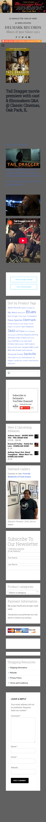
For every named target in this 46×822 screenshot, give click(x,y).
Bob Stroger (13, 316)
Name (14, 746)
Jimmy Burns (12, 335)
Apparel (23, 308)
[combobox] (23, 591)
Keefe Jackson (19, 344)
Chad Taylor (22, 316)
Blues (31, 312)
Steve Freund (16, 357)
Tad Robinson (26, 357)
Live (30, 347)
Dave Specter (15, 320)
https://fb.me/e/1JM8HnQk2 (17, 145)
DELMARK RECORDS (23, 27)
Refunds (13, 673)
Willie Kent (11, 363)
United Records (33, 360)
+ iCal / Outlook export (24, 287)
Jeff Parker (20, 331)
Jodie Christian (21, 338)
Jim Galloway (30, 331)
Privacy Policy (15, 678)
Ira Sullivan (17, 327)
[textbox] (23, 592)
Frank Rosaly (23, 324)
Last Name (12, 564)
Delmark (29, 320)
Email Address (14, 551)
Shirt (10, 357)
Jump (15, 340)
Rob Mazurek (27, 350)
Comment (16, 716)
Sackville (30, 354)
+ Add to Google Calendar (24, 279)
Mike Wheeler (17, 350)
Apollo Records (14, 308)
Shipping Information (18, 668)
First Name (12, 558)
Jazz (11, 330)
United (25, 360)
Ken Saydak (23, 347)
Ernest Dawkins (13, 324)
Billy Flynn (21, 313)
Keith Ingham (30, 344)
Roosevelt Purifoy (15, 354)
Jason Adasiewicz (27, 327)
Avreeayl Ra (31, 308)
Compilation (32, 316)
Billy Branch (13, 312)
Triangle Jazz (17, 360)
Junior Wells (23, 341)
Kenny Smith (12, 347)
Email (14, 757)
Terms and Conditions (19, 683)
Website (14, 767)
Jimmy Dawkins (24, 335)
